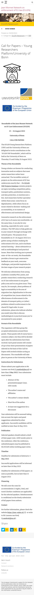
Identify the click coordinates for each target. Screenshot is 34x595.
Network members (7, 566)
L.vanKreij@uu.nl (22, 369)
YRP (29, 36)
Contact (3, 563)
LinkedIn (4, 573)
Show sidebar (10, 29)
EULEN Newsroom (18, 36)
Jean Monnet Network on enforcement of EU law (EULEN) (15, 9)
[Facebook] (20, 529)
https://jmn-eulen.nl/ (15, 512)
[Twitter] (3, 529)
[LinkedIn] (12, 529)
